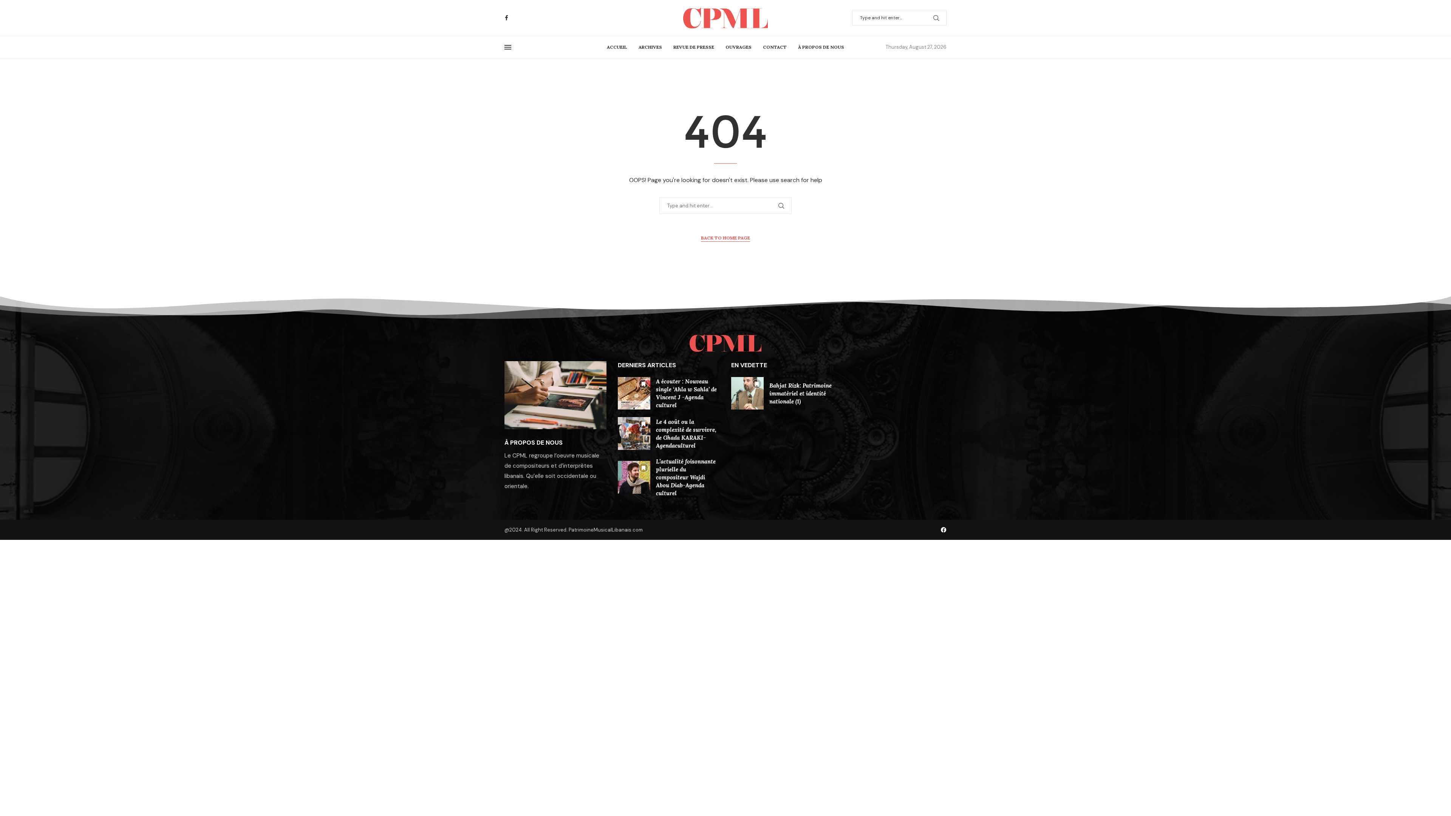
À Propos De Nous (821, 47)
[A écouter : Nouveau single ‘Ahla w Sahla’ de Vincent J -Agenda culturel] (634, 393)
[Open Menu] (507, 47)
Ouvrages (739, 47)
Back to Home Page (725, 238)
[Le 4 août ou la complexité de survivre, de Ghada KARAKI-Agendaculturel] (634, 433)
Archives (650, 47)
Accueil (617, 47)
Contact (775, 47)
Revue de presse (693, 47)
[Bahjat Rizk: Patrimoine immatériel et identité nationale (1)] (747, 393)
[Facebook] (506, 18)
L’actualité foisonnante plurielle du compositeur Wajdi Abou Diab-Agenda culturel (686, 477)
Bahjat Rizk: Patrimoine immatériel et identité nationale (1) (800, 393)
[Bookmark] (643, 384)
